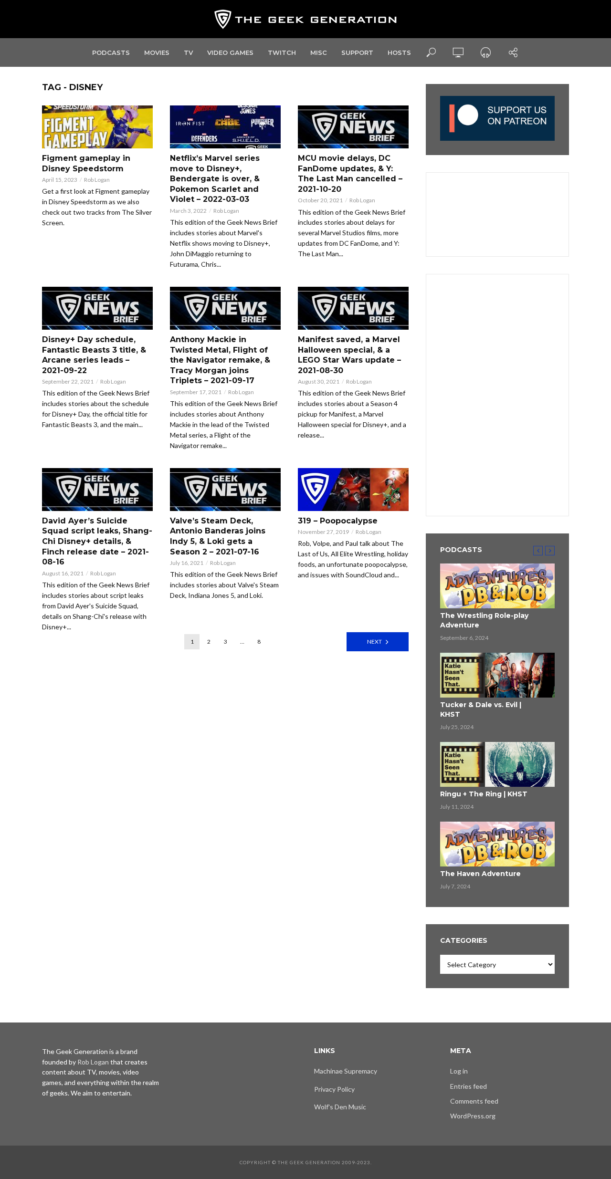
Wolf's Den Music (340, 1107)
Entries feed (468, 1086)
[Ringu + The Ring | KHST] (497, 764)
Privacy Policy (334, 1089)
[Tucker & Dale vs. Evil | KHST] (497, 675)
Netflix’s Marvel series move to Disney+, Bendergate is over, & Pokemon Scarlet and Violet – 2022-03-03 (215, 179)
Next (374, 641)
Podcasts (111, 52)
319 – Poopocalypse (338, 520)
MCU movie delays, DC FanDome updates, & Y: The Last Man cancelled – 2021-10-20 (350, 174)
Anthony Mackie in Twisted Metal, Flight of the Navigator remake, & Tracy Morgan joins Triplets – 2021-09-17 (220, 360)
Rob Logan (97, 179)
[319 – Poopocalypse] (353, 489)
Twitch (282, 52)
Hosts (399, 52)
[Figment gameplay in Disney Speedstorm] (97, 126)
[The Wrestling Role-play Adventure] (497, 585)
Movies (156, 52)
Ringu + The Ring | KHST (483, 794)
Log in (459, 1071)
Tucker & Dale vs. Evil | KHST (480, 709)
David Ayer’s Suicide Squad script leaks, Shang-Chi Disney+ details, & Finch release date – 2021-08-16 (97, 541)
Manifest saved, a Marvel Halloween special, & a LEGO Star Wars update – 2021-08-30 (349, 355)
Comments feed (474, 1101)
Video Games (230, 52)
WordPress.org (472, 1116)
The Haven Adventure (480, 873)
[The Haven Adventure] (497, 844)
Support (357, 52)
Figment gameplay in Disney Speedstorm (86, 163)
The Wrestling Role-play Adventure (484, 620)
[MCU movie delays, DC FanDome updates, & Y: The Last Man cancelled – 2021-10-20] (353, 126)
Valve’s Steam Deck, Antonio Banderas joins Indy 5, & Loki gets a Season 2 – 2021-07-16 (217, 536)
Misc (318, 52)
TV (188, 52)
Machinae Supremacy (345, 1071)
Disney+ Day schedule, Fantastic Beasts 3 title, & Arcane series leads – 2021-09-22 (94, 355)
